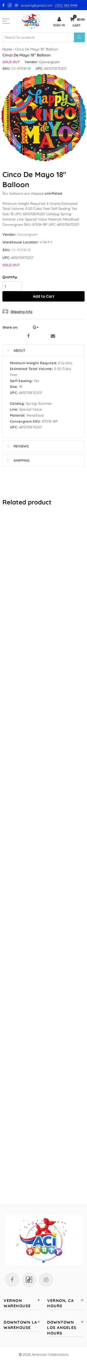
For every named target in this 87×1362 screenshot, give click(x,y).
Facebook (28, 336)
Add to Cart (43, 296)
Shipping (21, 460)
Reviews (21, 446)
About (19, 350)
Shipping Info (21, 311)
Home (7, 49)
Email (53, 336)
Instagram (46, 1280)
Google (10, 5)
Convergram (49, 62)
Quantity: (10, 277)
